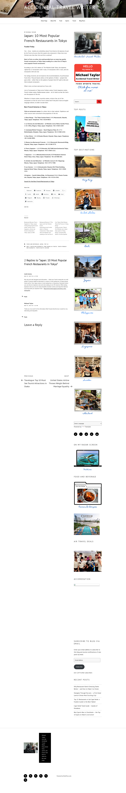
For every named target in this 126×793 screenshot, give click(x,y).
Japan (41, 244)
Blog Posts (82, 21)
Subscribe (79, 667)
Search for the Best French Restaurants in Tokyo (39, 181)
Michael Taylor (31, 32)
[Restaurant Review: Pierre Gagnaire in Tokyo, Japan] (32, 226)
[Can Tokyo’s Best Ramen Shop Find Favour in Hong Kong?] (62, 227)
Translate (88, 427)
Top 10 (46, 244)
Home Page (44, 21)
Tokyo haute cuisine (42, 247)
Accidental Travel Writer (60, 7)
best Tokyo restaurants (35, 246)
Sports (67, 21)
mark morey (28, 274)
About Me (53, 21)
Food (60, 21)
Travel (74, 21)
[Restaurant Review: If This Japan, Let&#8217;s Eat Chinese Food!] (47, 227)
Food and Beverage (33, 244)
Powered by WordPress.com (64, 776)
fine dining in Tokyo (50, 246)
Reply (25, 296)
